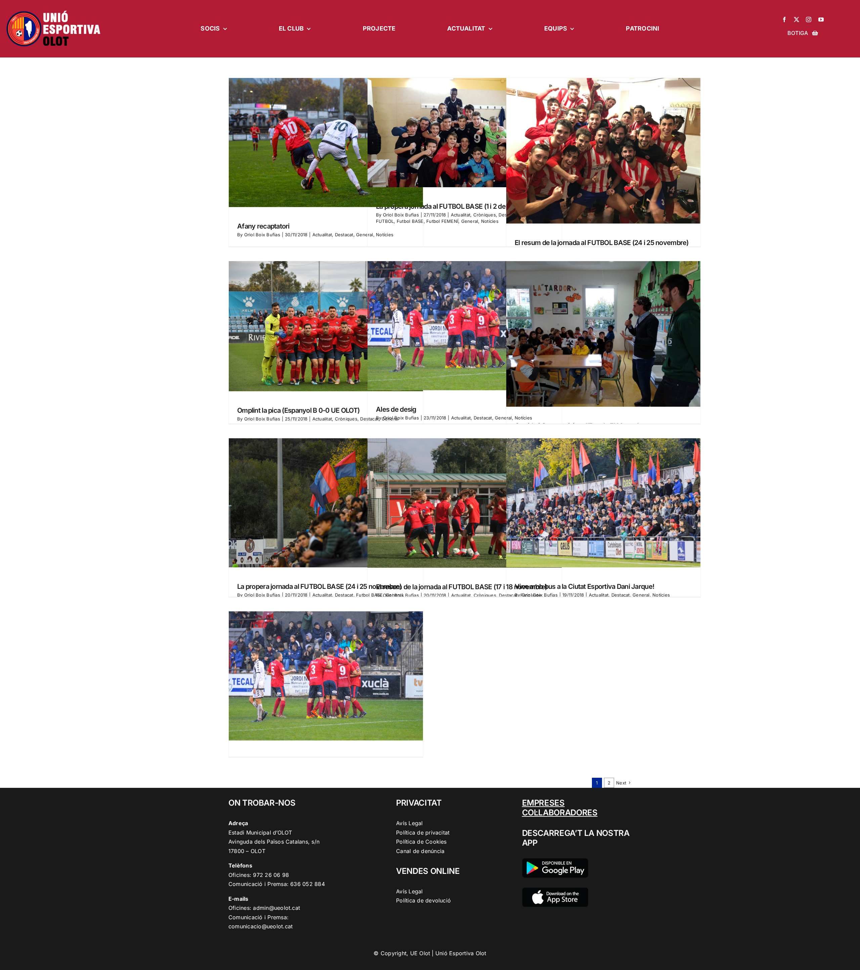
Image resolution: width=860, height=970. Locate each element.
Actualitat (322, 234)
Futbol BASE (410, 221)
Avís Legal (409, 823)
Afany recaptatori (263, 226)
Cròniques (484, 214)
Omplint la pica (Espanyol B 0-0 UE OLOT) (298, 410)
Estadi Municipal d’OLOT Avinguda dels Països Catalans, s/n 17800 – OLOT (273, 841)
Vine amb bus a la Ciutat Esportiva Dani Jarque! (584, 586)
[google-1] (555, 861)
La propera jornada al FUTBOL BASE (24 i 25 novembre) (319, 586)
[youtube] (821, 19)
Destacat (344, 234)
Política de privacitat (422, 832)
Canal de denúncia (420, 851)
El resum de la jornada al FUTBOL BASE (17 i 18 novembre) (461, 587)
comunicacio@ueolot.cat (260, 926)
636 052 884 (307, 884)
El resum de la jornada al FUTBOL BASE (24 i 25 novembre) (602, 243)
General (469, 221)
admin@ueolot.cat (276, 907)
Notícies (490, 221)
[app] (555, 890)
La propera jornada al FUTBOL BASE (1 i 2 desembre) (453, 206)
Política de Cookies (421, 841)
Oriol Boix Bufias (262, 234)
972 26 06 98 (271, 875)
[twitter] (796, 19)
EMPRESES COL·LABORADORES (560, 807)
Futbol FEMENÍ (442, 221)
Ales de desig (396, 409)
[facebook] (784, 19)
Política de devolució (423, 900)
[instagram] (808, 19)
